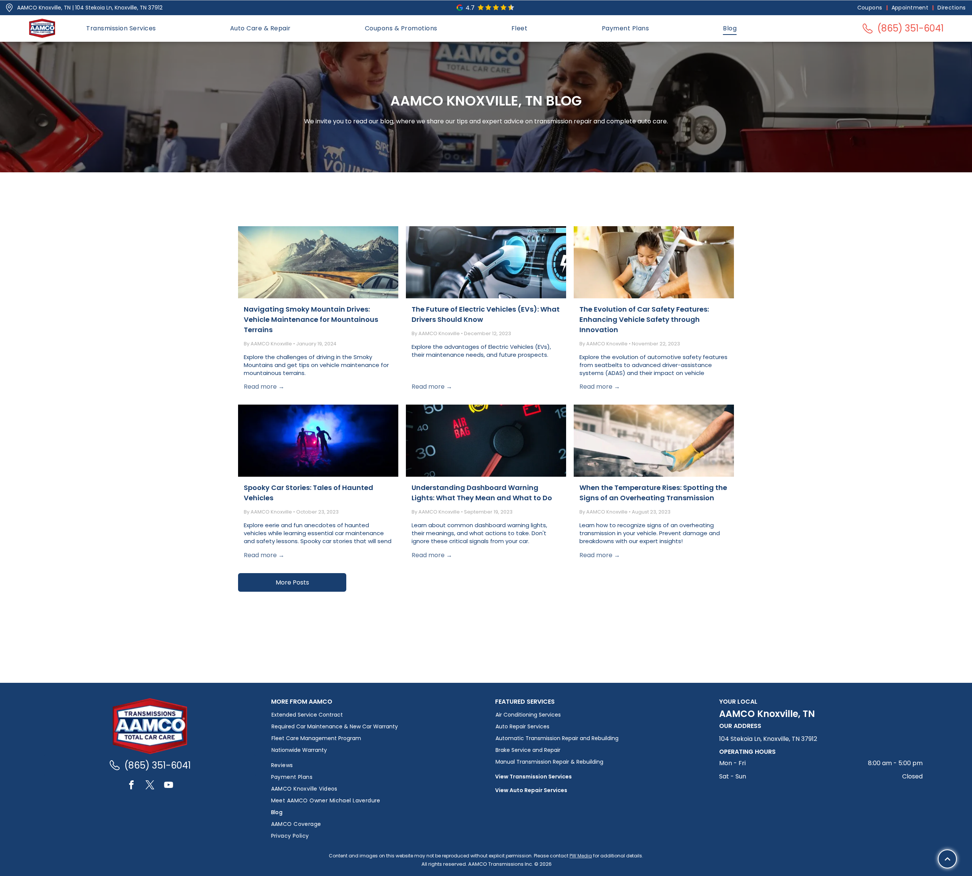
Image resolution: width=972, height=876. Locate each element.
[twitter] (150, 786)
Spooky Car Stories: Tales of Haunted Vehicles (308, 493)
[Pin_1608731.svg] (9, 8)
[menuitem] (871, 8)
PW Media (581, 855)
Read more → (264, 386)
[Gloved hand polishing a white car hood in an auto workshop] (654, 441)
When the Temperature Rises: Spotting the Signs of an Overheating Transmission (653, 493)
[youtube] (168, 786)
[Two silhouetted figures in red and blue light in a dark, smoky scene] (318, 441)
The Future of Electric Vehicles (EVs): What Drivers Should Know (486, 314)
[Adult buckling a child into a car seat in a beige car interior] (654, 262)
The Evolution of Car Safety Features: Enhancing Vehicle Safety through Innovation (644, 319)
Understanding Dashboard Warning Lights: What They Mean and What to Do (482, 493)
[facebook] (131, 786)
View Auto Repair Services (531, 790)
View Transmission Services (533, 776)
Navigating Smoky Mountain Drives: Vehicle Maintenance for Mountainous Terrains (311, 319)
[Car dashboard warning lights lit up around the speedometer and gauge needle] (486, 441)
